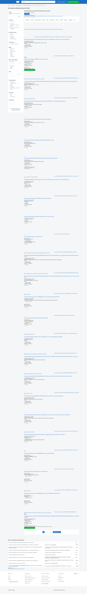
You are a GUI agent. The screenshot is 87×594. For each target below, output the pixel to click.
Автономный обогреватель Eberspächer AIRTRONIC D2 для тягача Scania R (39, 216)
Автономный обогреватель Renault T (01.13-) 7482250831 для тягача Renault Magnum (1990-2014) (43, 336)
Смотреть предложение (30, 527)
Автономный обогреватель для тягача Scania (33, 236)
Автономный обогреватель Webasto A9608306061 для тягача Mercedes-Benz (39, 453)
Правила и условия (28, 576)
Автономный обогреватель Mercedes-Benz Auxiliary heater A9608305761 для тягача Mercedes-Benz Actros (45, 101)
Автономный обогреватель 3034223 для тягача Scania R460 (36, 317)
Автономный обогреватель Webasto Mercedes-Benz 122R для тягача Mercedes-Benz (40, 158)
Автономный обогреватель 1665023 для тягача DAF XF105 (35, 471)
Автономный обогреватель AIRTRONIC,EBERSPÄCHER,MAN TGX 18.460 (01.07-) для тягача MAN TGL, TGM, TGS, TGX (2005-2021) (26, 566)
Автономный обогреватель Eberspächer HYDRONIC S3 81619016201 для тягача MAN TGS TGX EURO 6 (44, 434)
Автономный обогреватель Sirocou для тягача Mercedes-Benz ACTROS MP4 (21, 557)
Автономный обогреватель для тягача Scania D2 (17, 554)
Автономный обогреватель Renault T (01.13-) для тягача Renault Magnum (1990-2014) (23, 552)
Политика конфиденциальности (30, 577)
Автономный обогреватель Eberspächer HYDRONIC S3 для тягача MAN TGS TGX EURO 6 (23, 544)
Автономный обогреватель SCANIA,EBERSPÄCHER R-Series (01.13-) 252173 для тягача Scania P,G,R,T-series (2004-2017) (48, 376)
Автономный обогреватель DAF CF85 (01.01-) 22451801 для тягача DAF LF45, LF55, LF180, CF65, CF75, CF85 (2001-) (47, 414)
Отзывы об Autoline (28, 581)
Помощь (9, 577)
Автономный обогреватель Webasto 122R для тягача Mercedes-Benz (37, 119)
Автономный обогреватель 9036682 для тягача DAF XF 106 (35, 59)
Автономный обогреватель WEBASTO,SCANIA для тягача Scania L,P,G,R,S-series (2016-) (23, 560)
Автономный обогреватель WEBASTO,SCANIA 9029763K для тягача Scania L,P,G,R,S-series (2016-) (43, 395)
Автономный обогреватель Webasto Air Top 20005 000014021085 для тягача (39, 140)
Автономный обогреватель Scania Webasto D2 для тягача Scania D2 (37, 198)
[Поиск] (22, 2)
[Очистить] (22, 15)
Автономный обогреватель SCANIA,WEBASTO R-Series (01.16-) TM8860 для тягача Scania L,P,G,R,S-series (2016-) (46, 39)
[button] (25, 47)
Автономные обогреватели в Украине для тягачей (16, 568)
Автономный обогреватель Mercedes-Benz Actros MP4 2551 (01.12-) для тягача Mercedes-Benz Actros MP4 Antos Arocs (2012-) (25, 547)
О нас (9, 576)
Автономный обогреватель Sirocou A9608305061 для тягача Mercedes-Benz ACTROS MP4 (41, 296)
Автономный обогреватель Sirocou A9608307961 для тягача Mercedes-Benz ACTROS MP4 (41, 493)
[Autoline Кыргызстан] (11, 2)
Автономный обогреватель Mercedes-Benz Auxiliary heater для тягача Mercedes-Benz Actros (24, 550)
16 (50, 532)
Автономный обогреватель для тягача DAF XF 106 (17, 563)
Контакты (9, 579)
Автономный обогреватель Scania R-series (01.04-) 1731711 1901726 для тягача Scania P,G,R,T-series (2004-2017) (46, 179)
